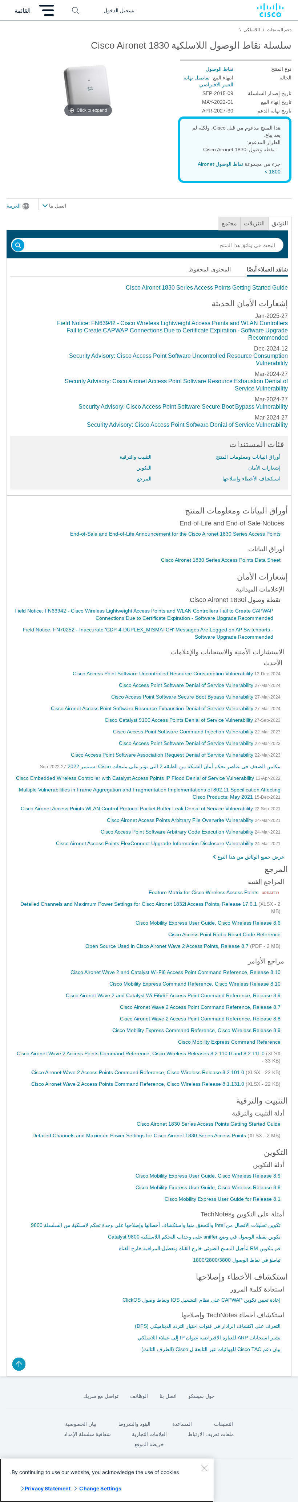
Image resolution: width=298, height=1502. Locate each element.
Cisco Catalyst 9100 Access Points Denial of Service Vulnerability (179, 720)
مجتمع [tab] (229, 223)
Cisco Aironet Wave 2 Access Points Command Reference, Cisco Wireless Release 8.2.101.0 (138, 1072)
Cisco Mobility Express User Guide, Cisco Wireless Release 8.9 (208, 1176)
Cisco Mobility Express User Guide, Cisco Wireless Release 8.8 (208, 1187)
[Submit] (18, 246)
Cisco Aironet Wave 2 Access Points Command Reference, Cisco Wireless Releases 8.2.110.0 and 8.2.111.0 (141, 1053)
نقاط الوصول (219, 69)
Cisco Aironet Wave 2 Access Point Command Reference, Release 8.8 (200, 1019)
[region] (107, 1480)
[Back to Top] (18, 1364)
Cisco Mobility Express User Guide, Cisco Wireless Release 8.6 (208, 923)
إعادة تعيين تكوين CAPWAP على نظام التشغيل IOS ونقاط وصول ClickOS (201, 1300)
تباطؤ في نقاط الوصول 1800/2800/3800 (237, 1260)
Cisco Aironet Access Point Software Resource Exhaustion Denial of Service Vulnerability (153, 708)
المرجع (144, 479)
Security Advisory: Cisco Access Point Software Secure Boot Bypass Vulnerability (183, 407)
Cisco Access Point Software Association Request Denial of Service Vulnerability (163, 755)
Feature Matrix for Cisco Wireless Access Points (204, 892)
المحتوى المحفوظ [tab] (209, 269)
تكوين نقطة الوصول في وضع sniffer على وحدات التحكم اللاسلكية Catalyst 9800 (194, 1237)
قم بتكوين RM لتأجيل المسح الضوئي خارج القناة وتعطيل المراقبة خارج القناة (200, 1248)
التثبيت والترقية (136, 457)
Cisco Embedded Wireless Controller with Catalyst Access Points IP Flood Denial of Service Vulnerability (135, 778)
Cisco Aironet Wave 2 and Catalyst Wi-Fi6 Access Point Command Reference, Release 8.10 (176, 972)
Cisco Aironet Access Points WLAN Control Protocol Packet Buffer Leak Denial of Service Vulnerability (137, 808)
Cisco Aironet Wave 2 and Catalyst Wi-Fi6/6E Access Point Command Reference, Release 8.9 (173, 995)
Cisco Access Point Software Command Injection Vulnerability (184, 731)
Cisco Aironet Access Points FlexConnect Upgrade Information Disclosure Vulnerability (155, 843)
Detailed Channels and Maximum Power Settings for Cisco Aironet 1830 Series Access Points (139, 1135)
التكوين (144, 468)
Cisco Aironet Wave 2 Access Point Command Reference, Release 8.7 (200, 1007)
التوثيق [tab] (280, 223)
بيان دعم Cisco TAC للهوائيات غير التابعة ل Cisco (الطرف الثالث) (211, 1349)
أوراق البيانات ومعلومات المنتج (248, 457)
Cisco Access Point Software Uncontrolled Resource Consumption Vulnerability (163, 673)
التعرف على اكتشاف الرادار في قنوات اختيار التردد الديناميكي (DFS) (208, 1326)
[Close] (204, 1468)
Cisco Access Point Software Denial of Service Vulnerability (187, 685)
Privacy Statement (48, 1488)
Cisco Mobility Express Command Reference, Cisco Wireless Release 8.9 (196, 1030)
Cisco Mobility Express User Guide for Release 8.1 (223, 1199)
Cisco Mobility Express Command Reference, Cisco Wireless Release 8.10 (195, 984)
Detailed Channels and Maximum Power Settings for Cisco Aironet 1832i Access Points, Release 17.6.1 (139, 904)
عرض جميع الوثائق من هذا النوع (250, 857)
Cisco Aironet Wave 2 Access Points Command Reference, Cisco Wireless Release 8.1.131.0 (138, 1084)
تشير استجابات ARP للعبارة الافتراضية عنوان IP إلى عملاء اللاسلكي (209, 1338)
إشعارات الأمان (264, 468)
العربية (14, 206)
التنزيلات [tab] (254, 223)
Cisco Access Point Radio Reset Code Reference (224, 934)
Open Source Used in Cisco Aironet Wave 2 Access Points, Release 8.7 (167, 946)
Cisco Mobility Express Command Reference (229, 1042)
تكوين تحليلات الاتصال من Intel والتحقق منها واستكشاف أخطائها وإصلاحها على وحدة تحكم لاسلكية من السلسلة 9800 (156, 1225)
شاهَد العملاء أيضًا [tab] (267, 269)
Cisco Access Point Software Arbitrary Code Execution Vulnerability (178, 832)
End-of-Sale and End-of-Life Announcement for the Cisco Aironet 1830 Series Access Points (175, 534)
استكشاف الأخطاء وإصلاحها (251, 479)
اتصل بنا (57, 206)
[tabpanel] (149, 287)
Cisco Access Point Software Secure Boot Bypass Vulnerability (183, 697)
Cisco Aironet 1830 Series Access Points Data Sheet (221, 560)
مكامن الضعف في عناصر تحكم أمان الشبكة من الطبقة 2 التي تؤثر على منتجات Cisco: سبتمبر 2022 (173, 766)
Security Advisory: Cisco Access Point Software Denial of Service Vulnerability (187, 425)
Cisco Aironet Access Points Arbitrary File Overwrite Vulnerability (181, 820)
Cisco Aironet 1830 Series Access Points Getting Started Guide (207, 288)
